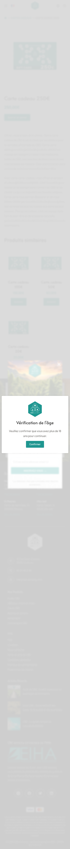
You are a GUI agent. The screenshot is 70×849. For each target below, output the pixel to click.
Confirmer (35, 444)
